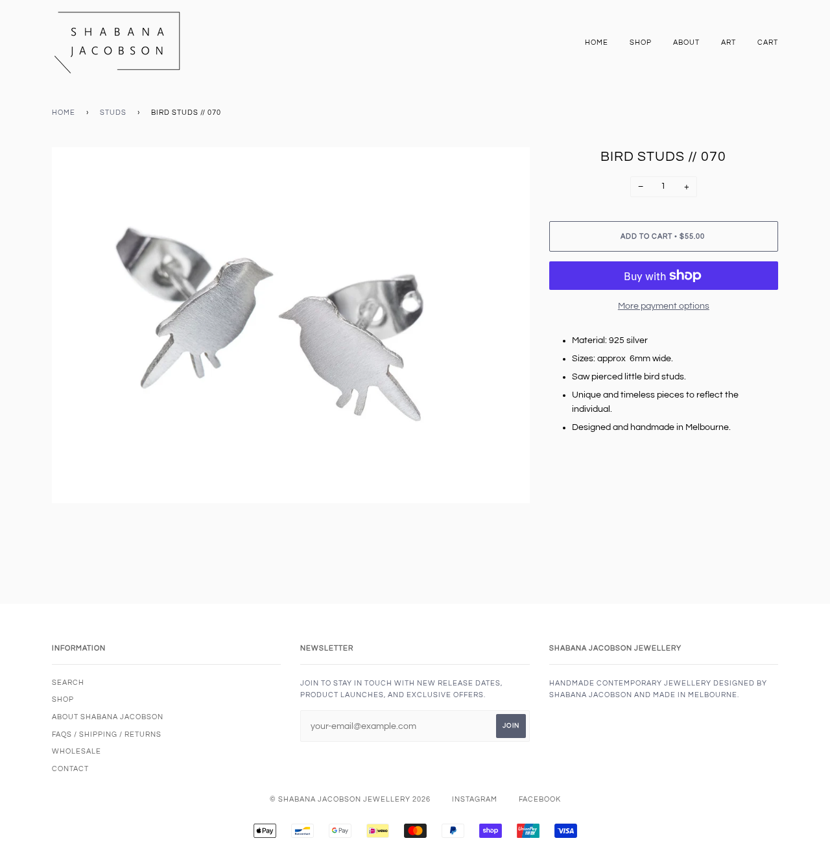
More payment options (663, 306)
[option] (291, 325)
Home (596, 42)
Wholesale (76, 751)
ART (728, 42)
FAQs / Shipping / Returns (106, 734)
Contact (70, 768)
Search (68, 682)
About (686, 42)
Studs (113, 112)
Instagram (474, 799)
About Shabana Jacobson (107, 717)
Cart (767, 42)
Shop (641, 42)
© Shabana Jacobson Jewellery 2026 (350, 799)
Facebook (540, 799)
